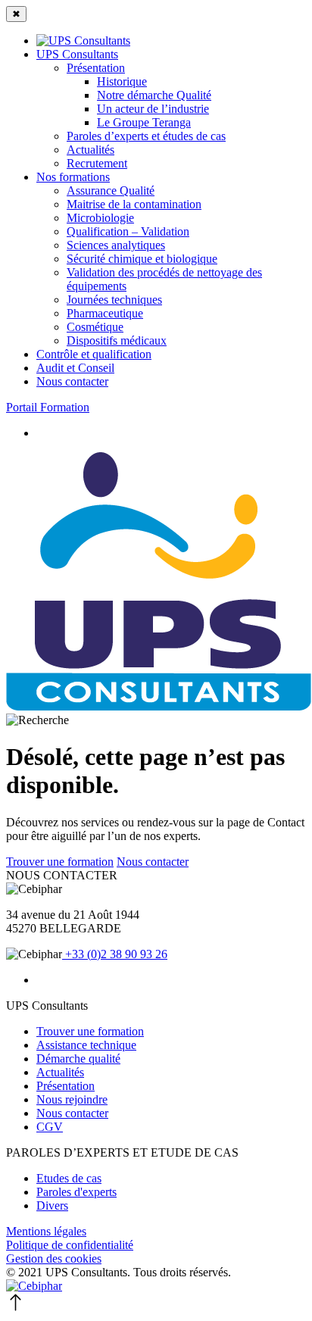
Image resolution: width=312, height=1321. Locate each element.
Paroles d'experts (76, 1191)
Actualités (60, 1072)
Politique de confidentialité (69, 1244)
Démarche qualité (78, 1058)
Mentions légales (46, 1231)
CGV (49, 1126)
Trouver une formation (60, 861)
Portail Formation (47, 407)
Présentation (65, 1085)
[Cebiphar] (34, 1285)
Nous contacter (153, 861)
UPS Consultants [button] (47, 1005)
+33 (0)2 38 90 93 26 (114, 954)
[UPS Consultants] (158, 706)
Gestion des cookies (53, 1258)
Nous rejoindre (72, 1099)
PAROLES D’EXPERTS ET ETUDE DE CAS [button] (122, 1152)
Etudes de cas (68, 1178)
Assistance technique (86, 1044)
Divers (52, 1205)
